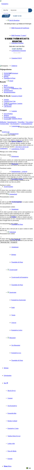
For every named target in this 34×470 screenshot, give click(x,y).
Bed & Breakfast (14, 20)
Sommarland (13, 194)
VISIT (19, 52)
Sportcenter (12, 292)
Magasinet (12, 338)
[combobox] (28, 468)
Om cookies (29, 122)
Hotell (11, 81)
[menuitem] (16, 96)
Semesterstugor (14, 134)
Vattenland (12, 232)
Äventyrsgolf (13, 270)
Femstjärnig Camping (15, 103)
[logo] (4, 4)
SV (30, 468)
